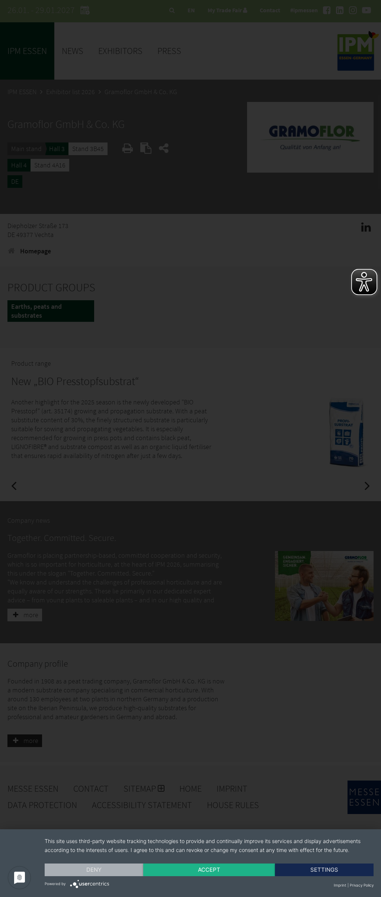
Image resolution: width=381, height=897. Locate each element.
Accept (209, 869)
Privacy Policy (362, 885)
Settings (324, 869)
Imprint (340, 885)
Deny (94, 869)
